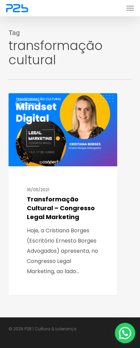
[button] (130, 8)
